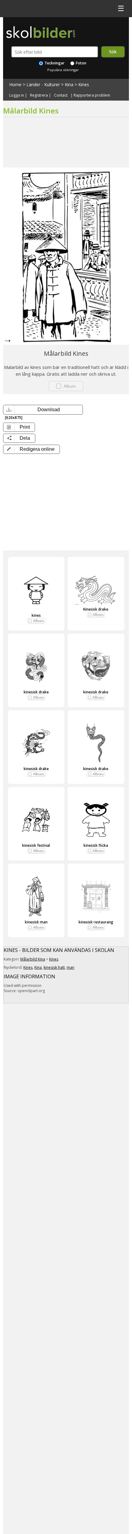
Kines (83, 84)
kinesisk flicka (95, 845)
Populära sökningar (63, 69)
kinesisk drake (36, 692)
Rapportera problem (92, 95)
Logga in (16, 95)
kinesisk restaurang (96, 922)
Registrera (39, 95)
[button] (31, 449)
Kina (69, 84)
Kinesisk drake (95, 609)
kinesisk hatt (54, 967)
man (70, 967)
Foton (80, 63)
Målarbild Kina (32, 959)
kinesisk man (36, 922)
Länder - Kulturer (43, 84)
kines (36, 615)
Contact (61, 95)
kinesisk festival (36, 845)
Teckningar (54, 63)
